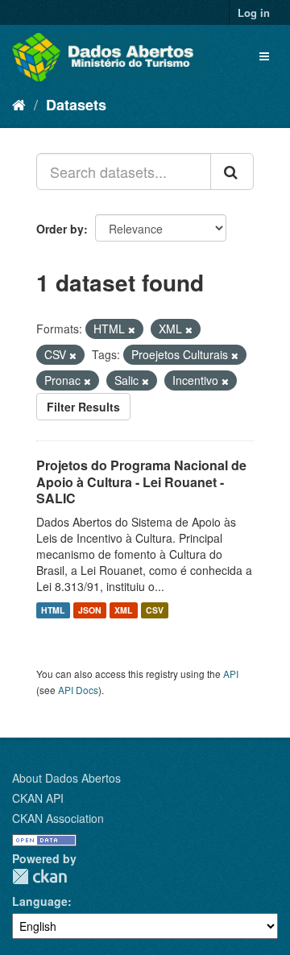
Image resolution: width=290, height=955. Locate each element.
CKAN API (38, 798)
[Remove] (131, 329)
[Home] (19, 103)
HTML (52, 610)
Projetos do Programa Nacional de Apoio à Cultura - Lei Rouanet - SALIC (141, 482)
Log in (254, 12)
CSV (155, 610)
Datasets (76, 104)
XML (123, 610)
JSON (90, 610)
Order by (60, 229)
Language (40, 901)
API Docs (78, 690)
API (230, 673)
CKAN (39, 876)
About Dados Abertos (66, 778)
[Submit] (232, 171)
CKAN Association (58, 818)
